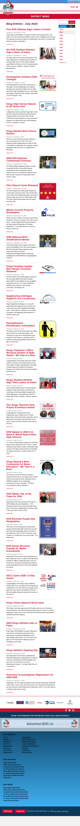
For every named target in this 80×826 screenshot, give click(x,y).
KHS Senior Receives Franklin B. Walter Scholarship (18, 548)
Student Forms (27, 752)
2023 (61, 35)
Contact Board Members (30, 746)
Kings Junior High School (12, 765)
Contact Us (20, 811)
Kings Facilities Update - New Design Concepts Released (20, 269)
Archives (63, 26)
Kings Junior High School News (14, 790)
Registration (26, 750)
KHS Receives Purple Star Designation (20, 520)
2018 (61, 50)
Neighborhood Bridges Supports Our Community (20, 297)
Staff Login (8, 811)
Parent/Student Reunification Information (20, 324)
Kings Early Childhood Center (13, 775)
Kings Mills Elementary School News (15, 796)
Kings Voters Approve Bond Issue (25, 602)
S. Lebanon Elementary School (13, 773)
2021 (61, 41)
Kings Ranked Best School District (21, 132)
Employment (7, 752)
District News (26, 737)
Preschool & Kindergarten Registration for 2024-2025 (29, 676)
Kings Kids (7, 777)
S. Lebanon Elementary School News (16, 798)
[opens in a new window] (10, 702)
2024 (61, 32)
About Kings (7, 750)
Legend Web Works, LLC (43, 811)
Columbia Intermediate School (13, 767)
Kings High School (9, 762)
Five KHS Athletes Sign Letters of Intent (28, 29)
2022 (61, 38)
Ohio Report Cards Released (22, 185)
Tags (70, 26)
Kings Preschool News (11, 800)
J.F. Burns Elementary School (13, 769)
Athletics (6, 742)
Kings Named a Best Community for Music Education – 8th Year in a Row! (20, 465)
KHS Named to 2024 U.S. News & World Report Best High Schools (21, 434)
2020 (61, 44)
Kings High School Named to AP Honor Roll (21, 105)
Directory (25, 748)
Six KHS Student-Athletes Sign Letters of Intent (20, 50)
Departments (7, 746)
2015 (61, 59)
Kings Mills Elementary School (13, 771)
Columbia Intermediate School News (15, 792)
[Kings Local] (7, 7)
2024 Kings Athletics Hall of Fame (21, 624)
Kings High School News (11, 787)
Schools (6, 739)
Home (5, 737)
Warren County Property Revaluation (19, 211)
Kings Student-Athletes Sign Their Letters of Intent (21, 381)
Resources (7, 748)
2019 (61, 47)
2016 (61, 56)
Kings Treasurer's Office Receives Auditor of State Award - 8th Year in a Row (20, 353)
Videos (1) (63, 62)
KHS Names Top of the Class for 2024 (18, 495)
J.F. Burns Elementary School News (15, 794)
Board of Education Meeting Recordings (29, 741)
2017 (61, 53)
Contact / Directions (29, 744)
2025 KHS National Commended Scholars (18, 159)
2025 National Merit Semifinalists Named (17, 238)
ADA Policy (65, 811)
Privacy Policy (56, 811)
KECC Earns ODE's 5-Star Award (20, 576)
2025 (61, 29)
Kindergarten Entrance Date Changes (21, 78)
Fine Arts (6, 744)
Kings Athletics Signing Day (22, 650)
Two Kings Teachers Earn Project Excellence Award (20, 406)
